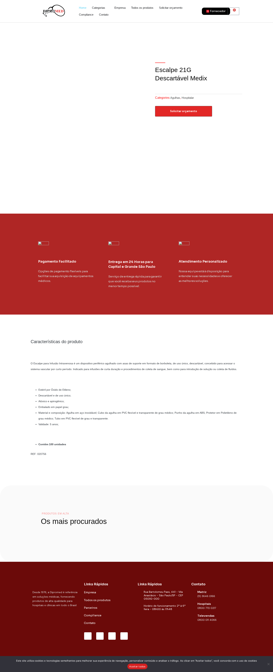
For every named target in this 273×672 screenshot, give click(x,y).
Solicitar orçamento (183, 111)
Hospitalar (188, 97)
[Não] (268, 664)
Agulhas (175, 97)
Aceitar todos (137, 666)
